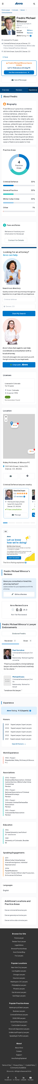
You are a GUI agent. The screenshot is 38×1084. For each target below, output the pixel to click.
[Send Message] (10, 476)
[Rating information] (31, 36)
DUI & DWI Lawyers (19, 1018)
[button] (19, 72)
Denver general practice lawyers (16, 915)
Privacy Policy (18, 1065)
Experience (33, 90)
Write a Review (30, 31)
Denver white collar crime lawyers (16, 920)
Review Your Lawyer (19, 941)
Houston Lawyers (19, 978)
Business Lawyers (19, 1011)
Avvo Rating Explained (19, 1058)
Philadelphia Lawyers (19, 985)
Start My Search (19, 313)
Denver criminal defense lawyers (16, 910)
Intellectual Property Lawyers (19, 1032)
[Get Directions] (27, 476)
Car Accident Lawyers (19, 1025)
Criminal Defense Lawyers (19, 1015)
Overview (5, 90)
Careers (19, 1051)
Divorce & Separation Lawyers (19, 1029)
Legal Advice (19, 945)
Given (27, 641)
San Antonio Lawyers (19, 992)
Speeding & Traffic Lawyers (19, 1036)
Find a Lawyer (19, 938)
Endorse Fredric (19, 633)
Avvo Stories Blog (19, 952)
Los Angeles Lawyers (19, 971)
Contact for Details (16, 240)
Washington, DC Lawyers (19, 982)
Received (10, 641)
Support (19, 1055)
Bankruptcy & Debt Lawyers (19, 1007)
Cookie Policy (30, 1065)
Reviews (19, 90)
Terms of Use (6, 1065)
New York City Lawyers (19, 967)
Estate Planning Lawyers (19, 1022)
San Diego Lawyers (19, 996)
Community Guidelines (18, 1068)
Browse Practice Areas (19, 949)
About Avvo (19, 1048)
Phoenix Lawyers (19, 989)
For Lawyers (19, 956)
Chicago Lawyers (19, 974)
